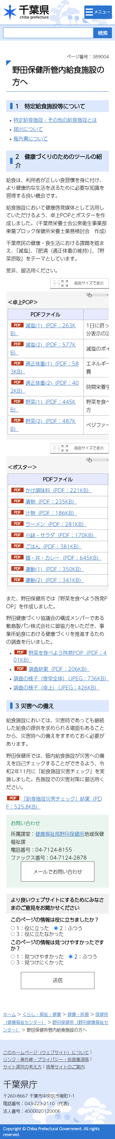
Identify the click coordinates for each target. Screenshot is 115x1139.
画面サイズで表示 (89, 283)
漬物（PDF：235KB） (51, 501)
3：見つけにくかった (40, 962)
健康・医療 (78, 1014)
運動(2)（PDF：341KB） (54, 580)
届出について (28, 129)
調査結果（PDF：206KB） (59, 669)
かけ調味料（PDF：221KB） (58, 490)
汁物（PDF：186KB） (51, 513)
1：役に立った (32, 928)
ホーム (9, 1014)
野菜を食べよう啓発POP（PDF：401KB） (60, 656)
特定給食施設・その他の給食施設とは (55, 120)
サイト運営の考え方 (22, 1066)
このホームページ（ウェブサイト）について (46, 1052)
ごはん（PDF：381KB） (53, 546)
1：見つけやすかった (40, 956)
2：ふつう (70, 928)
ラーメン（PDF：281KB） (56, 524)
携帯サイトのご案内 (65, 1066)
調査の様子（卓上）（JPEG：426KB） (56, 687)
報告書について (30, 138)
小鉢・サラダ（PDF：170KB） (61, 535)
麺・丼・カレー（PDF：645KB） (63, 558)
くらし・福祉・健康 (41, 1014)
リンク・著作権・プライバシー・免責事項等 (46, 1059)
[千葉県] (26, 12)
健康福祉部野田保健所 (59, 834)
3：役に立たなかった (40, 934)
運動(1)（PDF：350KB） (54, 569)
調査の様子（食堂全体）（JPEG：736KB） (61, 678)
